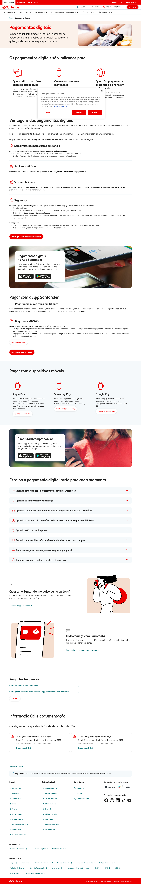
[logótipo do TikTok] (123, 800)
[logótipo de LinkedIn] (118, 800)
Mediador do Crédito (17, 868)
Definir (47, 112)
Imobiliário (49, 819)
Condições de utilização (84, 863)
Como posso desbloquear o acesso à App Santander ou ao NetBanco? (39, 691)
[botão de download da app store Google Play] (43, 277)
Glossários (25, 863)
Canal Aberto (55, 868)
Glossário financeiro (19, 835)
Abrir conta (132, 7)
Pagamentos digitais (22, 18)
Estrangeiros (16, 830)
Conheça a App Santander (20, 605)
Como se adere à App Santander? (23, 685)
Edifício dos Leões (51, 814)
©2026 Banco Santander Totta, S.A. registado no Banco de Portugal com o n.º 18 (109, 881)
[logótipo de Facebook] (106, 800)
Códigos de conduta (106, 863)
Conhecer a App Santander (21, 352)
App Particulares (58, 849)
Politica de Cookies (60, 106)
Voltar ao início (16, 766)
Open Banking (15, 873)
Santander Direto (83, 799)
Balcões (79, 793)
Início (11, 18)
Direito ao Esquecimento (34, 873)
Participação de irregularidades (78, 868)
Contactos (80, 788)
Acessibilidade (50, 830)
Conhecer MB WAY (18, 342)
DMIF (97, 868)
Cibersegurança (50, 804)
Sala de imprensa (51, 793)
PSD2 (116, 868)
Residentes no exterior (20, 824)
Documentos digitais (38, 849)
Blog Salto (48, 809)
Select (14, 804)
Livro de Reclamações (37, 868)
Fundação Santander (52, 824)
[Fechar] (102, 91)
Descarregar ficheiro (24, 748)
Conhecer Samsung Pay (65, 409)
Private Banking (17, 819)
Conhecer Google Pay (106, 411)
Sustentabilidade (51, 799)
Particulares (16, 788)
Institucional (16, 799)
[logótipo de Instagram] (112, 800)
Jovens (14, 809)
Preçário (12, 863)
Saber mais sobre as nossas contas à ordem (83, 650)
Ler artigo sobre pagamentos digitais (26, 236)
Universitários (17, 814)
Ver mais (14, 699)
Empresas (15, 793)
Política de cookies (63, 863)
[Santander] (11, 7)
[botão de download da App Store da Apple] (26, 277)
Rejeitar (79, 112)
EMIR (106, 868)
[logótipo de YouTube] (129, 800)
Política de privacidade (43, 863)
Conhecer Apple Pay (22, 414)
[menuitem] (8, 2)
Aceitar (95, 112)
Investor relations (51, 788)
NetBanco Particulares (17, 849)
